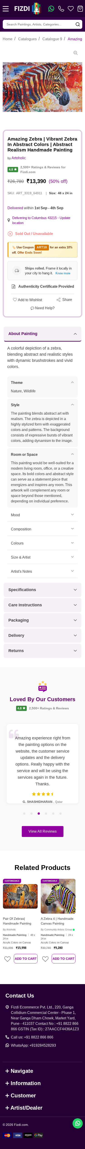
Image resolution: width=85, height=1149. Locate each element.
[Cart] (80, 8)
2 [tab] (32, 814)
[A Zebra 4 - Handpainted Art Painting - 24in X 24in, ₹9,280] (58, 896)
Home (7, 39)
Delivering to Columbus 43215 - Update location (41, 220)
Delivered (15, 208)
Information (26, 1083)
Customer (23, 1095)
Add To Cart (26, 958)
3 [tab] (39, 814)
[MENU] (6, 9)
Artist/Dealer (26, 1108)
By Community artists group (56, 929)
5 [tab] (53, 814)
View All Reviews (43, 831)
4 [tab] (46, 814)
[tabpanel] (42, 763)
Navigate (22, 1071)
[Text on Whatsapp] (51, 8)
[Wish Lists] (70, 8)
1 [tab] (24, 814)
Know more (63, 273)
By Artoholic (9, 929)
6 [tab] (61, 814)
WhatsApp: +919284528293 (33, 1045)
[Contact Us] (62, 8)
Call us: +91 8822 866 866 (32, 1037)
